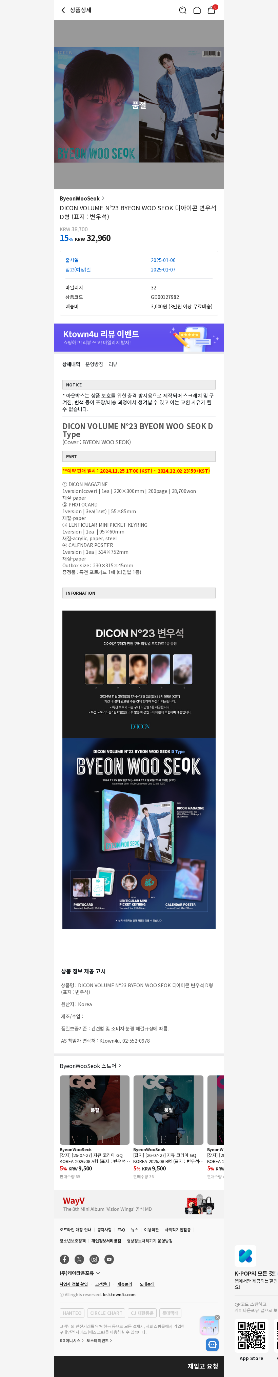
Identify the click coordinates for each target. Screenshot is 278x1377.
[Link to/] (197, 10)
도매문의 (147, 1284)
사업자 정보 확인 (74, 1284)
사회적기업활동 (178, 1229)
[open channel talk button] (212, 1344)
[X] (79, 1259)
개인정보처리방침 (106, 1240)
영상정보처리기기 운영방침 (149, 1240)
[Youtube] (109, 1259)
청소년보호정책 (73, 1240)
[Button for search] (182, 10)
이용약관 (151, 1229)
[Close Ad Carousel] (217, 1317)
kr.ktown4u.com (119, 1294)
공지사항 (104, 1229)
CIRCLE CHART (106, 1313)
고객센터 (102, 1284)
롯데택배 (170, 1313)
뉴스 (134, 1229)
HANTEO (72, 1313)
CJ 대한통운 (142, 1313)
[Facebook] (64, 1259)
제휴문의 (124, 1284)
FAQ (121, 1229)
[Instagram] (94, 1259)
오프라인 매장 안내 (76, 1229)
